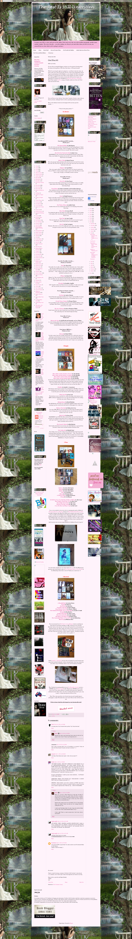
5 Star (37, 171)
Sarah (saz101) (54, 821)
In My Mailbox (39, 239)
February (92, 269)
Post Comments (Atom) (58, 884)
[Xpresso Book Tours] (95, 353)
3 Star (37, 167)
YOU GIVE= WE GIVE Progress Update (39, 306)
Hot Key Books (39, 234)
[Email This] (62, 714)
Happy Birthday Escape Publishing (39, 227)
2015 (91, 216)
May (92, 263)
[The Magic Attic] (95, 469)
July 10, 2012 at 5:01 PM (65, 733)
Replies (54, 731)
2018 (91, 210)
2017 (91, 212)
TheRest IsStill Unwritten (92, 196)
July (92, 233)
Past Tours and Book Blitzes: (39, 53)
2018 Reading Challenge (39, 413)
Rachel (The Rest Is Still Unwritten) (41, 417)
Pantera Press (38, 256)
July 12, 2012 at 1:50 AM (59, 762)
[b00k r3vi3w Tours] (93, 401)
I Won (37, 237)
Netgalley (37, 251)
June (92, 261)
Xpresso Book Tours (40, 297)
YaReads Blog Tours (40, 302)
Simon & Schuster (39, 274)
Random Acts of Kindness (39, 261)
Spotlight (37, 280)
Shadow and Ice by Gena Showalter (92, 122)
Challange (37, 193)
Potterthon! (92, 259)
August (92, 231)
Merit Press (38, 246)
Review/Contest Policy (56, 50)
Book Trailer (38, 188)
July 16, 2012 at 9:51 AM (63, 821)
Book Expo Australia (40, 182)
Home (34, 50)
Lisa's (72, 567)
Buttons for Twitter (91, 141)
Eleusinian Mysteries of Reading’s (74, 78)
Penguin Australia (39, 257)
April (92, 265)
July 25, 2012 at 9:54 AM (61, 842)
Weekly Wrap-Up (39, 294)
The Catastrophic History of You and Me (73, 569)
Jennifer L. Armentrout (56, 660)
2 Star (37, 166)
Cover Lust (38, 202)
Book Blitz (38, 181)
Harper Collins (38, 232)
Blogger (71, 923)
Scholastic (38, 271)
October (92, 227)
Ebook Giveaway (39, 211)
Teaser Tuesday (39, 284)
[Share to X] (65, 714)
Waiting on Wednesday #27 (93, 250)
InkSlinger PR (38, 240)
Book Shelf (46, 50)
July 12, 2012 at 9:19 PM (65, 792)
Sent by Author (39, 273)
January (92, 270)
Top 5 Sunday (38, 288)
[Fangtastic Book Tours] (93, 403)
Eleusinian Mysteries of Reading (56, 511)
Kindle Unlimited (39, 243)
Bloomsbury (38, 179)
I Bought (37, 235)
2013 (91, 220)
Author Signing (39, 176)
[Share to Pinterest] (67, 714)
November (93, 225)
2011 (91, 273)
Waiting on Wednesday (38, 292)
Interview (37, 242)
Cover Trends (38, 205)
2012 (91, 221)
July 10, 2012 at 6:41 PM (62, 744)
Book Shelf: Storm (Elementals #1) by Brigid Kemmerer (94, 255)
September (93, 229)
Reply (52, 728)
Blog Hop (37, 177)
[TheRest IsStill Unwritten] (89, 199)
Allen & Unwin (39, 172)
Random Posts (38, 265)
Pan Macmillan (38, 254)
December (93, 223)
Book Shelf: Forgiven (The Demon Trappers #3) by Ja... (94, 237)
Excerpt (37, 215)
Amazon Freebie (39, 174)
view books (41, 428)
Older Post (81, 882)
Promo (37, 259)
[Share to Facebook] (66, 714)
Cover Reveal (38, 203)
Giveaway (37, 223)
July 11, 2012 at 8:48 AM (60, 754)
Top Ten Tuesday (39, 289)
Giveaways (50, 53)
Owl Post (59, 80)
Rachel (56, 733)
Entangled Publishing (40, 213)
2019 (91, 208)
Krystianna (53, 842)
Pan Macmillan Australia (73, 687)
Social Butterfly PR (39, 277)
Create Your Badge (91, 200)
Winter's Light (60, 688)
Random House (39, 263)
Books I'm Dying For (40, 190)
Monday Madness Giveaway (39, 249)
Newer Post (50, 882)
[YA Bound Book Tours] (95, 398)
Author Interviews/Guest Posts (83, 50)
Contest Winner (39, 200)
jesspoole (53, 754)
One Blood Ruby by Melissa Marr (92, 117)
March (92, 267)
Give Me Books (39, 221)
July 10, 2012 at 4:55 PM (60, 724)
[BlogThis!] (64, 714)
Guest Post (38, 225)
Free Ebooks (38, 220)
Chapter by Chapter (39, 194)
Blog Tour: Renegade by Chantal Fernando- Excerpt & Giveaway (38, 63)
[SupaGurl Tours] (94, 338)
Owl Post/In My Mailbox (68, 50)
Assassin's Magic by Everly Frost (92, 119)
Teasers (37, 286)
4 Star (37, 169)
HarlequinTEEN (39, 230)
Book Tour (38, 187)
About (39, 50)
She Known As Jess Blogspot (67, 624)
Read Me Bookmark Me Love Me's (75, 511)
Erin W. (53, 724)
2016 (91, 214)
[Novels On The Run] (39, 562)
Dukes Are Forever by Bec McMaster (92, 125)
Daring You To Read (40, 206)
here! (40, 464)
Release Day (38, 267)
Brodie (52, 762)
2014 (91, 218)
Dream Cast (38, 209)
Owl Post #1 (92, 241)
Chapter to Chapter (39, 197)
